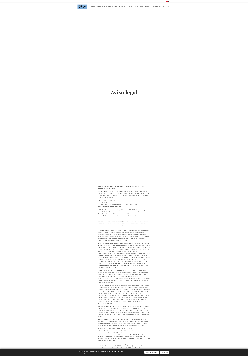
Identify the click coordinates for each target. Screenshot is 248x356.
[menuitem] (97, 6)
